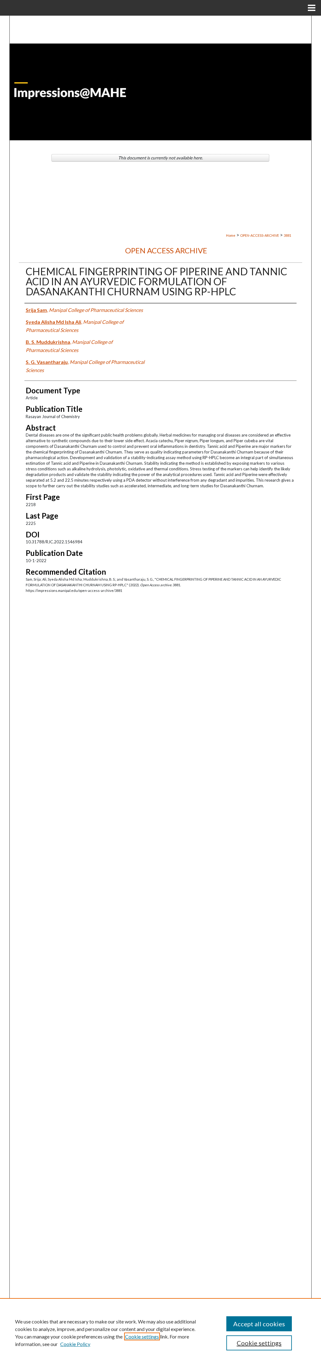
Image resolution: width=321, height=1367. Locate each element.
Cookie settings (142, 1336)
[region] (160, 1332)
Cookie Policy (75, 1344)
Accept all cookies (259, 1324)
